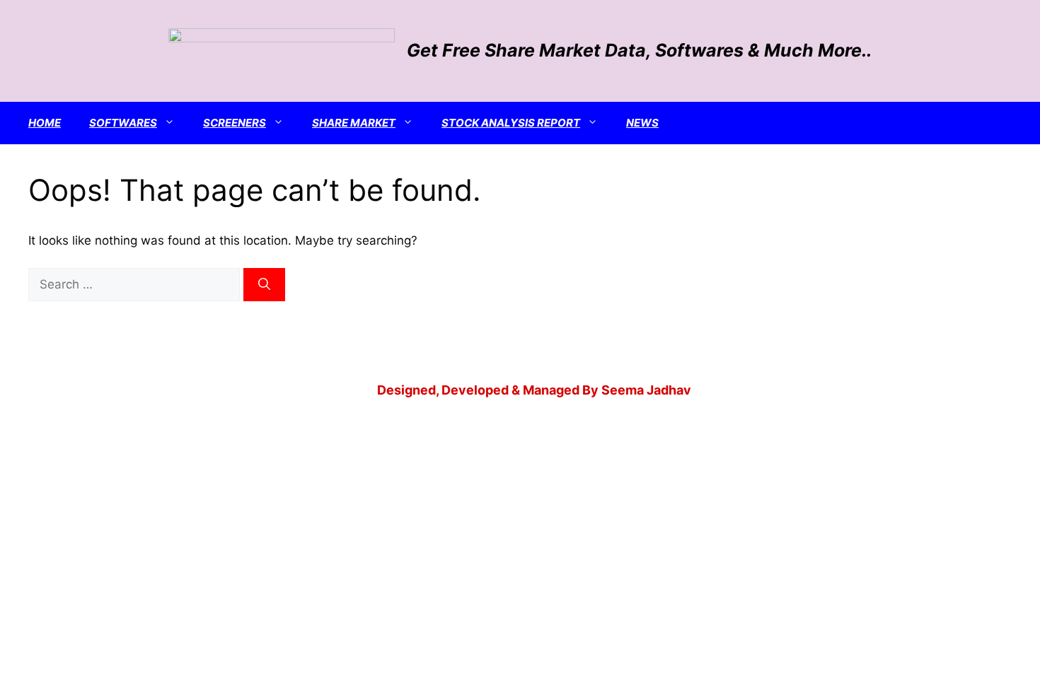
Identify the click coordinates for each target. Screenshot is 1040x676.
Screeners (234, 122)
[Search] (264, 285)
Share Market (353, 122)
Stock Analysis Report (510, 122)
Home (44, 122)
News (642, 122)
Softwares (123, 122)
